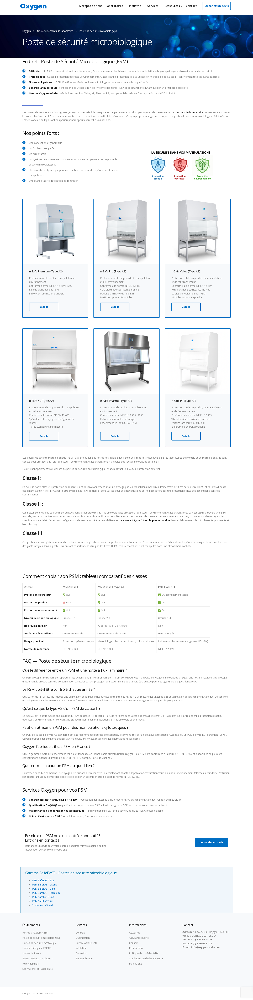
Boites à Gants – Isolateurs (37, 958)
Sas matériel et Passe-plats (37, 968)
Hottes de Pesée (31, 953)
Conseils (133, 943)
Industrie (135, 5)
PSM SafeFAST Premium (46, 892)
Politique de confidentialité (144, 953)
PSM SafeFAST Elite (43, 880)
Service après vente (86, 943)
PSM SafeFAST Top (43, 897)
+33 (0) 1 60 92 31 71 (200, 943)
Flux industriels (30, 963)
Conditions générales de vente (146, 958)
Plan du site (135, 963)
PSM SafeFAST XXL (43, 901)
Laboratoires (114, 5)
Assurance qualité (139, 937)
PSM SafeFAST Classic (44, 884)
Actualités (134, 932)
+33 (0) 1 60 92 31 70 (200, 939)
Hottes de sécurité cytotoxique (39, 943)
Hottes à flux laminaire (35, 932)
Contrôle (80, 932)
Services (153, 5)
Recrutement (136, 948)
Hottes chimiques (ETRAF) (36, 948)
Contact (191, 5)
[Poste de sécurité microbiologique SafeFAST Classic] (197, 231)
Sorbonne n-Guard (42, 905)
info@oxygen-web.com (205, 947)
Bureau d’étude (84, 958)
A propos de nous (90, 5)
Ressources (172, 5)
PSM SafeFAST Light (43, 888)
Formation (81, 953)
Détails (43, 306)
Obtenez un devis (217, 6)
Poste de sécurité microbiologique (41, 937)
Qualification (83, 937)
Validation (81, 948)
